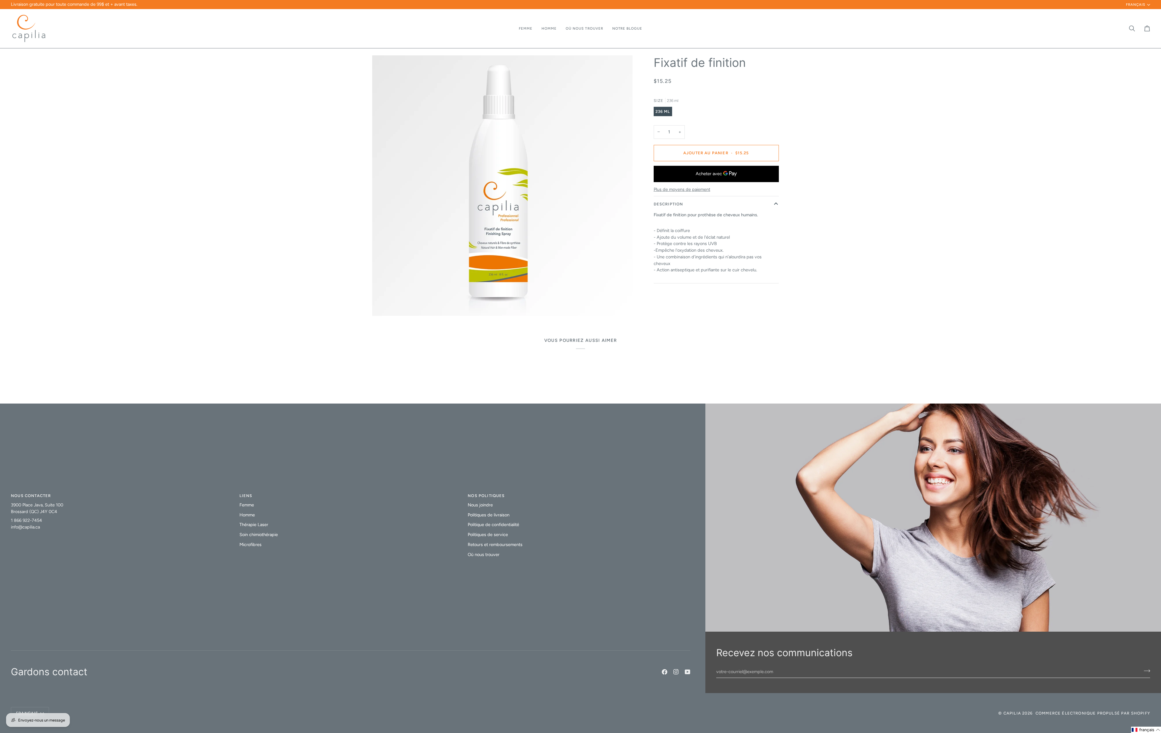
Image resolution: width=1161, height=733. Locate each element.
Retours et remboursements (495, 544)
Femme (246, 505)
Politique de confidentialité (493, 524)
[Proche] (1141, 669)
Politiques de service (488, 534)
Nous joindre (480, 505)
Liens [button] (245, 495)
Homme (247, 515)
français (1135, 4)
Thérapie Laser (253, 524)
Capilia (1012, 713)
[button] (525, 28)
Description (668, 204)
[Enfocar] (383, 304)
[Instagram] (676, 672)
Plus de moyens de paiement (682, 189)
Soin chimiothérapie (258, 534)
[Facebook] (664, 672)
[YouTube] (687, 672)
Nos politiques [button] (486, 495)
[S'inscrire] (1135, 705)
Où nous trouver (483, 554)
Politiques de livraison (488, 515)
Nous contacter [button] (31, 495)
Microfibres (250, 544)
